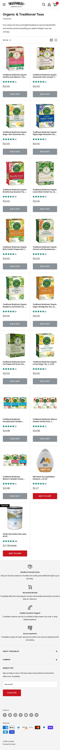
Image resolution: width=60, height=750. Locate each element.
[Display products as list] (56, 40)
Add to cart (45, 496)
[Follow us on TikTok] (31, 715)
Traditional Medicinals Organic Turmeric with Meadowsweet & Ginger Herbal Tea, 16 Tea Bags (45, 248)
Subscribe (12, 692)
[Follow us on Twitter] (10, 715)
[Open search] (43, 4)
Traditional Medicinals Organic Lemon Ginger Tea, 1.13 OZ (45, 363)
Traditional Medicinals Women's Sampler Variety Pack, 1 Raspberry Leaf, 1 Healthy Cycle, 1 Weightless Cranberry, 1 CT (14, 478)
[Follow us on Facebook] (5, 715)
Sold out (15, 94)
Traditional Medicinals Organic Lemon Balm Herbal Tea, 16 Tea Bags (45, 191)
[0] (55, 4)
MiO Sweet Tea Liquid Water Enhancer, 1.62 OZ (44, 478)
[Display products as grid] (51, 40)
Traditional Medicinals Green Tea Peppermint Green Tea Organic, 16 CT (14, 363)
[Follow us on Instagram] (15, 715)
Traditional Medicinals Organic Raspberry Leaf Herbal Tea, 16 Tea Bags (15, 305)
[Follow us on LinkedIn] (37, 715)
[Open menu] (4, 4)
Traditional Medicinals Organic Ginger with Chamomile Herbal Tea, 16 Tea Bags (15, 133)
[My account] (49, 4)
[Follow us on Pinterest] (21, 715)
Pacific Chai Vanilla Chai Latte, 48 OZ (15, 535)
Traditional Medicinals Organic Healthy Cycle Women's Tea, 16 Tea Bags (15, 76)
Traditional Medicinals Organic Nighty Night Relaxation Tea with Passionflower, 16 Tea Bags (45, 133)
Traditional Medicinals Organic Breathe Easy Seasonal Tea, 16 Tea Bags (15, 191)
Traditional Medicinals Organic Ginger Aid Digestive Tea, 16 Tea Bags (45, 305)
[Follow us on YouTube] (26, 715)
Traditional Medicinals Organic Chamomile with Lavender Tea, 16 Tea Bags (45, 76)
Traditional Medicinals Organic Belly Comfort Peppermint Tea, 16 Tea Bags (15, 248)
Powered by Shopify (9, 744)
